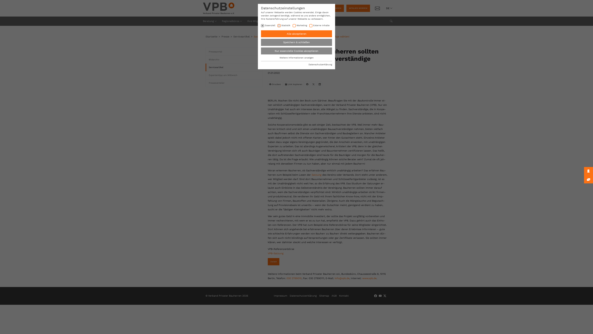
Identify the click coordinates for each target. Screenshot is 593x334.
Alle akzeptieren (296, 33)
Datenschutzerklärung (320, 64)
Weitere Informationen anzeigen (297, 57)
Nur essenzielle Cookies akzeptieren (296, 50)
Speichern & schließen (296, 42)
